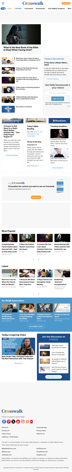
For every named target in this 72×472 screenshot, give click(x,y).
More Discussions (54, 377)
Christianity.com (42, 452)
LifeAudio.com (7, 455)
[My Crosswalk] (31, 183)
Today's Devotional (54, 59)
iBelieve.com (6, 452)
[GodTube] (32, 422)
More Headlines (58, 168)
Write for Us (41, 434)
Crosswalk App (42, 427)
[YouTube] (18, 422)
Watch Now (18, 363)
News (70, 8)
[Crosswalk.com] (33, 3)
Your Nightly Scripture (56, 8)
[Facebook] (4, 422)
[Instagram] (23, 422)
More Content (36, 326)
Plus (9, 8)
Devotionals (40, 8)
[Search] (3, 8)
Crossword (28, 8)
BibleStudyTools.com (9, 448)
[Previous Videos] (33, 259)
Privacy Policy (41, 430)
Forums (18, 8)
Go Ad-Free (66, 3)
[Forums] (27, 422)
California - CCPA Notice (10, 437)
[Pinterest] (9, 422)
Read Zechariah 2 (33, 166)
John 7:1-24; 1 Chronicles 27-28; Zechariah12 (35, 134)
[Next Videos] (38, 259)
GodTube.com (41, 448)
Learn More (36, 197)
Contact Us (5, 430)
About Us (5, 427)
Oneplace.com (41, 455)
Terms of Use (6, 434)
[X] (13, 422)
